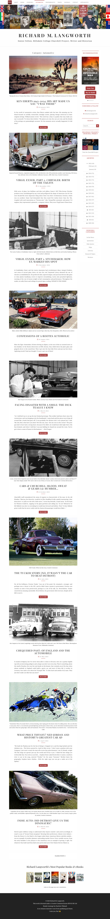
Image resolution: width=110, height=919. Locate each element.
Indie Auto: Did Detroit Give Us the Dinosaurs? (43, 822)
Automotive (39, 2)
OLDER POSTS (60, 856)
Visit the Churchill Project (90, 151)
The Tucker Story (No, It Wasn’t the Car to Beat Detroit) (43, 574)
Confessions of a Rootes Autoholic (43, 336)
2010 (90, 218)
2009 (89, 221)
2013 (90, 208)
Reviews (90, 255)
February (91, 164)
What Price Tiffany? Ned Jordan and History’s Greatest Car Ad (43, 736)
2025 (89, 162)
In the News (90, 236)
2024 (89, 172)
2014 (89, 205)
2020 (89, 185)
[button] (87, 98)
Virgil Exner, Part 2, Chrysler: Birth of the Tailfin (43, 181)
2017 (89, 195)
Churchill (30, 2)
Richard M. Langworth (10, 2)
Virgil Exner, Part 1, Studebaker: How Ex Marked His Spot (43, 260)
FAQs (90, 246)
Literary (90, 249)
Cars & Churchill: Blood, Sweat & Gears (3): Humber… (43, 487)
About (16, 2)
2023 (89, 175)
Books (22, 2)
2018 (89, 191)
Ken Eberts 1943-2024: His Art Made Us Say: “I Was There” (43, 102)
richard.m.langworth (90, 112)
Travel (60, 2)
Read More (44, 127)
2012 (89, 211)
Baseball (67, 2)
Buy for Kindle (90, 91)
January (91, 168)
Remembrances (50, 2)
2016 (89, 198)
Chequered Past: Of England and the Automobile (43, 652)
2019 (89, 188)
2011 (89, 215)
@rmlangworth (91, 109)
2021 (89, 182)
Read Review (90, 95)
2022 (89, 178)
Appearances (84, 2)
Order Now (90, 87)
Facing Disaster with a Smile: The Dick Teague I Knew (43, 406)
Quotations (90, 239)
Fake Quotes (90, 242)
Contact (75, 2)
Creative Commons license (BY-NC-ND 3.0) (64, 903)
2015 (89, 201)
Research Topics (90, 252)
